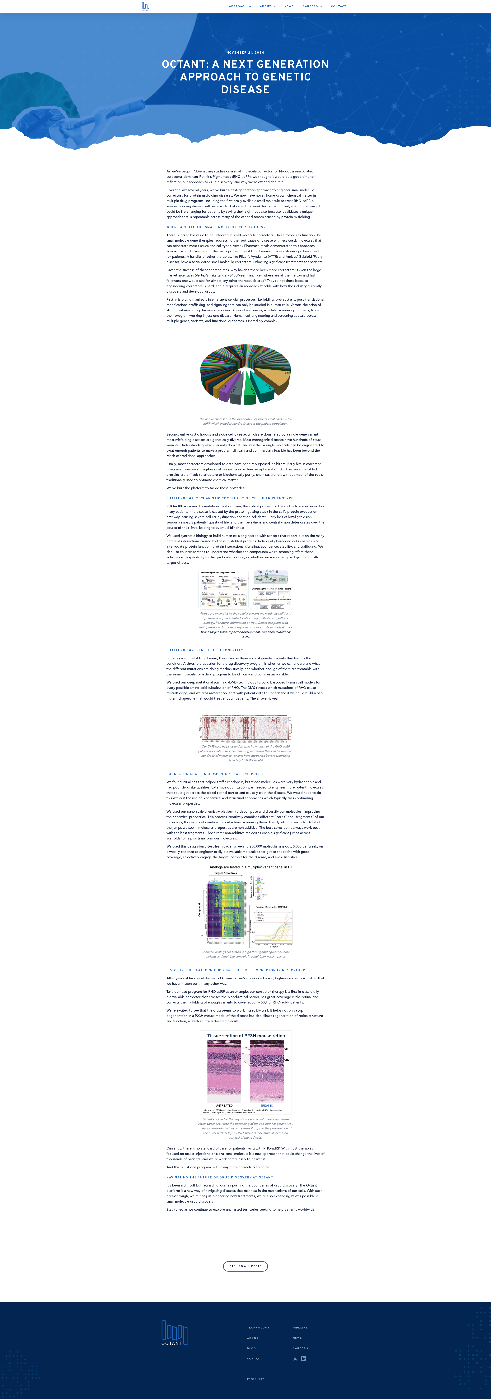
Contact (338, 6)
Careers (300, 1348)
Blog (251, 1348)
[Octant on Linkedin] (303, 1359)
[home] (146, 6)
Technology (258, 1327)
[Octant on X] (295, 1359)
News (288, 6)
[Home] (174, 1333)
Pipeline (300, 1327)
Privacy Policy (255, 1379)
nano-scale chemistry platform (210, 811)
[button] (239, 6)
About (253, 1338)
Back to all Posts (245, 1266)
